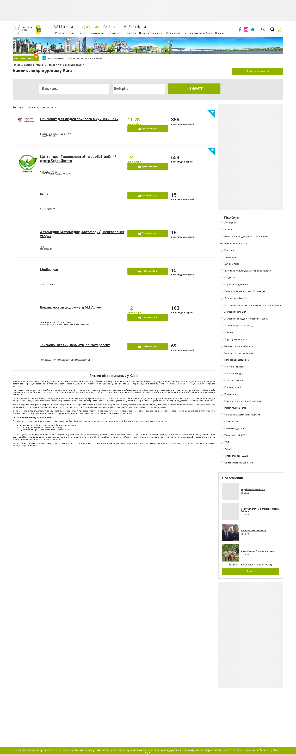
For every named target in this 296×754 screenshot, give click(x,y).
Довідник (90, 27)
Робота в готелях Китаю (253, 530)
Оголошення (173, 33)
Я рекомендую (149, 128)
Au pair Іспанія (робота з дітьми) (257, 551)
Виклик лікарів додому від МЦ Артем (70, 307)
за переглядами (49, 107)
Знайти (196, 89)
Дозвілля (137, 27)
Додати (251, 571)
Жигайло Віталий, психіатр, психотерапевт (75, 345)
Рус (263, 29)
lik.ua (44, 194)
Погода (82, 33)
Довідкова (130, 33)
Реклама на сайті (65, 33)
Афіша (114, 27)
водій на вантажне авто (253, 489)
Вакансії (220, 33)
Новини (66, 27)
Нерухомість (97, 33)
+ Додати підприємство (257, 71)
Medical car (49, 270)
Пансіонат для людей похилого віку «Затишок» (79, 119)
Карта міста (113, 33)
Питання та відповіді (151, 33)
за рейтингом (33, 107)
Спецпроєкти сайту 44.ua (198, 33)
